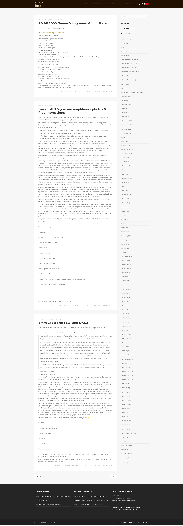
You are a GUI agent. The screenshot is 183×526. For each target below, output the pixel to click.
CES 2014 (125, 330)
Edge (123, 170)
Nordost (124, 199)
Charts (123, 47)
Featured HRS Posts (128, 76)
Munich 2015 (126, 363)
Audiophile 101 (125, 39)
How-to (123, 137)
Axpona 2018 (126, 256)
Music (123, 223)
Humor (123, 141)
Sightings (124, 441)
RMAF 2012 (125, 417)
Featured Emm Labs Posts (129, 72)
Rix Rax (124, 207)
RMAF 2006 (125, 392)
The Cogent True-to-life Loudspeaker (96, 496)
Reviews (123, 248)
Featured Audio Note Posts (130, 67)
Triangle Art (125, 133)
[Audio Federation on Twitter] (139, 4)
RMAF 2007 (125, 396)
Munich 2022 (125, 219)
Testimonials (129, 4)
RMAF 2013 (125, 421)
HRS (123, 108)
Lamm (76, 305)
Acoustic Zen (126, 153)
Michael (59, 20)
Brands (92, 4)
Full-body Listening (41, 500)
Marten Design (126, 194)
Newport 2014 (126, 371)
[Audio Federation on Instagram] (145, 4)
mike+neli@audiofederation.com (121, 498)
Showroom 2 (126, 121)
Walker (124, 215)
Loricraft (124, 190)
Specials (113, 4)
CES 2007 (125, 305)
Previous (39, 476)
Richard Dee (77, 500)
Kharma (124, 182)
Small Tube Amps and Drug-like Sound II (92, 504)
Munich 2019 (126, 367)
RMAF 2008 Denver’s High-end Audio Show (51, 33)
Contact (145, 522)
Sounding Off (125, 445)
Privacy (137, 522)
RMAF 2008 (84, 91)
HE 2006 (124, 351)
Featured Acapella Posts (129, 59)
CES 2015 (125, 334)
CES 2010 (125, 318)
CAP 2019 (125, 260)
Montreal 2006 (126, 359)
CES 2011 (125, 322)
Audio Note (125, 100)
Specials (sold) (125, 454)
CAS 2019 (125, 281)
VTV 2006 (125, 437)
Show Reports (96, 91)
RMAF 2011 (125, 412)
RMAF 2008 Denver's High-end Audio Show (72, 23)
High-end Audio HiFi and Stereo (66, 91)
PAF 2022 (124, 388)
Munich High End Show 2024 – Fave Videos (48, 504)
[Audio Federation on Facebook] (137, 4)
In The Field (124, 145)
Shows (106, 4)
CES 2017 (125, 342)
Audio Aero (125, 162)
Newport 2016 (126, 379)
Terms (130, 522)
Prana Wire (125, 203)
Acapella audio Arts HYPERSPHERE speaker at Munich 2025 (53, 496)
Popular (123, 240)
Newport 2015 (126, 375)
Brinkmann (125, 166)
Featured (124, 55)
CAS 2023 (125, 285)
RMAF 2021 (125, 429)
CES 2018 (125, 347)
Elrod (123, 174)
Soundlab (125, 211)
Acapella (124, 96)
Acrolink (124, 157)
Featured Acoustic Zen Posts (130, 63)
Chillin (123, 51)
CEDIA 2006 (125, 289)
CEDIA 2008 (125, 297)
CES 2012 (125, 326)
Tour (99, 4)
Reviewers (124, 244)
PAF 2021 (124, 384)
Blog (120, 4)
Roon (123, 112)
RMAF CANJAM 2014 (127, 433)
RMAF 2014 (125, 425)
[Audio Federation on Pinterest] (142, 4)
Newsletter (124, 232)
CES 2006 (125, 301)
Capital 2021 (125, 268)
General (123, 88)
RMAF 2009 (125, 404)
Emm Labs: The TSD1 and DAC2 (63, 323)
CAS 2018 (125, 277)
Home (85, 4)
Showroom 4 (126, 129)
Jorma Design (126, 178)
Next (113, 476)
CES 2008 (125, 310)
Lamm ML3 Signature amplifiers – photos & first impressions (72, 110)
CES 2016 (125, 338)
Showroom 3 (126, 125)
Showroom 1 (126, 117)
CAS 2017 (125, 272)
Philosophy (124, 236)
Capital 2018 (125, 264)
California (124, 43)
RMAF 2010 (125, 408)
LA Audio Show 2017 (128, 355)
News (123, 227)
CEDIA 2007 (125, 293)
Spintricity (124, 458)
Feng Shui (124, 84)
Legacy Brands (125, 149)
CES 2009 (125, 314)
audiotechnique (78, 496)
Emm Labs (60, 465)
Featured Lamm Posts (128, 80)
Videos (123, 462)
